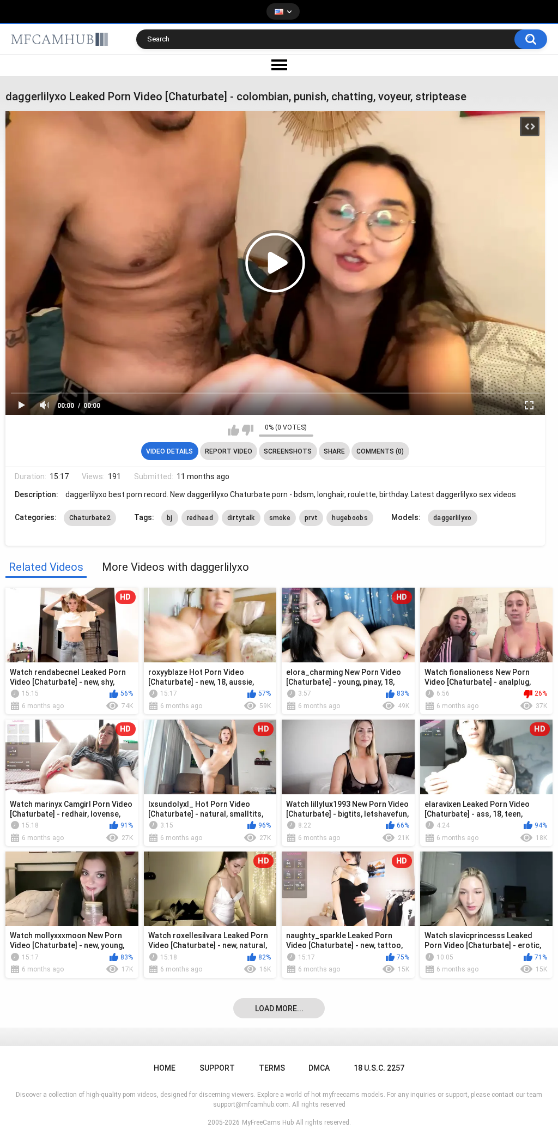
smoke (280, 518)
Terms (272, 1068)
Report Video (228, 451)
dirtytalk (241, 518)
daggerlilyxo (452, 518)
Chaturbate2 (90, 518)
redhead (200, 518)
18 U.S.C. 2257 (379, 1068)
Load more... (279, 1008)
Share (334, 451)
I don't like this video (247, 430)
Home (164, 1068)
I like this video (233, 430)
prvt (311, 518)
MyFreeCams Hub (268, 1122)
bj (170, 518)
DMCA (319, 1068)
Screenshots (288, 451)
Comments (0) (380, 451)
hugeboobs (350, 518)
